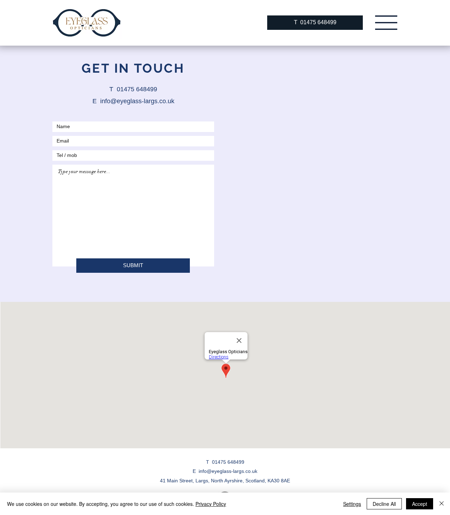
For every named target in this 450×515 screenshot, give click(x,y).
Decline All (384, 503)
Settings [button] (352, 503)
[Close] (441, 503)
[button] (386, 22)
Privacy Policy (210, 503)
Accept (419, 503)
